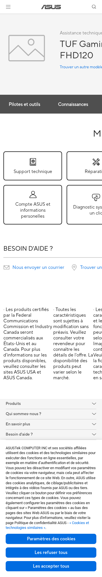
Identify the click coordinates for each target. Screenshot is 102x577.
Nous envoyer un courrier (38, 267)
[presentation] (6, 267)
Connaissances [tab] (73, 104)
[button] (8, 6)
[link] (51, 7)
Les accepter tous (51, 566)
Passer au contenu (3, 17)
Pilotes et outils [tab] (24, 104)
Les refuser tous (51, 552)
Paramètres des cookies (51, 539)
